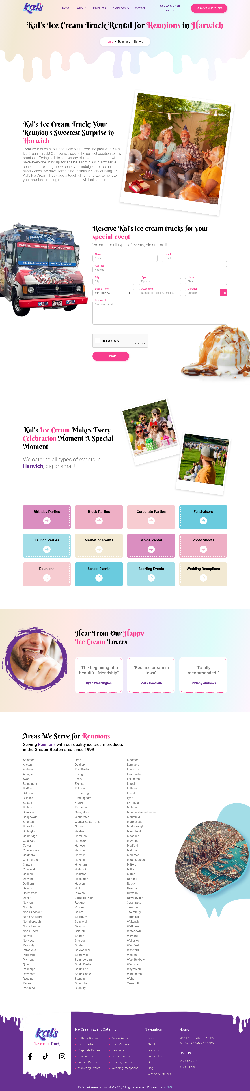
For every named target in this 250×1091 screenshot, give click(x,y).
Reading (28, 978)
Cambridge (30, 836)
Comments (101, 300)
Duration (193, 288)
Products (99, 8)
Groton (79, 826)
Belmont (28, 793)
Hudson (80, 883)
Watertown (134, 931)
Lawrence (133, 769)
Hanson (80, 850)
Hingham (81, 864)
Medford (132, 845)
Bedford (28, 788)
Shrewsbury (82, 950)
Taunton (132, 907)
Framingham (83, 798)
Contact (139, 8)
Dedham (28, 883)
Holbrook (81, 869)
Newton (28, 902)
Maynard (133, 840)
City (97, 277)
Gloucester (82, 817)
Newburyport (135, 898)
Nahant (132, 879)
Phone (191, 277)
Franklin (80, 802)
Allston (27, 764)
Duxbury (80, 764)
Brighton (28, 821)
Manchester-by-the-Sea (141, 812)
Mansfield (133, 817)
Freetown (81, 807)
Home (65, 8)
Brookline (29, 826)
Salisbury (81, 917)
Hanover (80, 845)
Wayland (132, 936)
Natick (131, 883)
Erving (79, 774)
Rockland (29, 988)
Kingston (133, 760)
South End (81, 969)
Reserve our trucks (209, 8)
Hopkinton (81, 879)
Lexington (133, 779)
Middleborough (137, 859)
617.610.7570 (170, 8)
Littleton (132, 788)
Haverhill (80, 859)
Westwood (134, 964)
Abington (29, 760)
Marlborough (135, 826)
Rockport (80, 902)
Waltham (133, 926)
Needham (133, 888)
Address (99, 265)
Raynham (29, 974)
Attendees (147, 288)
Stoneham (81, 978)
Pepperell (29, 955)
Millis (130, 869)
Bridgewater (30, 817)
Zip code (146, 277)
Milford (131, 864)
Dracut (79, 760)
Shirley (79, 945)
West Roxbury (136, 959)
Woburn (132, 978)
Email (168, 254)
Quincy (27, 964)
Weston (132, 955)
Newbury (132, 893)
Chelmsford (30, 859)
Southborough (84, 959)
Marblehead (134, 821)
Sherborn (81, 940)
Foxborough (82, 793)
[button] (119, 8)
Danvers (28, 879)
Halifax (79, 831)
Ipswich (80, 893)
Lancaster (133, 764)
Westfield (133, 945)
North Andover (32, 912)
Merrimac (133, 855)
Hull (77, 888)
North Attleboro (32, 917)
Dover (26, 898)
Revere (27, 983)
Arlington (29, 774)
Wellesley (133, 940)
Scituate (80, 931)
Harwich (80, 855)
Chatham (29, 855)
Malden (132, 807)
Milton (131, 874)
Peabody (28, 945)
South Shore (83, 974)
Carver (27, 845)
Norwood (29, 940)
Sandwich (81, 921)
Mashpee (133, 836)
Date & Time (102, 288)
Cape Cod (29, 840)
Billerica (28, 798)
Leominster (134, 774)
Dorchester (30, 893)
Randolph (29, 969)
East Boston (82, 769)
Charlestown (31, 850)
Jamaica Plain (84, 898)
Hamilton (81, 836)
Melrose (132, 850)
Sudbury (80, 988)
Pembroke (29, 950)
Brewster (28, 812)
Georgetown (82, 812)
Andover (28, 769)
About (81, 8)
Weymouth (134, 969)
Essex (78, 779)
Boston (27, 802)
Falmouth (81, 788)
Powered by (159, 1087)
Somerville (81, 955)
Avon (26, 779)
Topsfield (133, 917)
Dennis (27, 888)
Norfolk (27, 907)
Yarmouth (133, 983)
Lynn (130, 798)
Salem (79, 912)
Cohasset (29, 869)
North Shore (30, 931)
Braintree (28, 807)
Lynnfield (133, 802)
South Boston (83, 964)
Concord (28, 874)
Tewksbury (134, 912)
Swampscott (135, 902)
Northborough (32, 921)
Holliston (80, 874)
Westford (133, 950)
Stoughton (81, 983)
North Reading (32, 926)
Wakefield (133, 921)
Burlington (29, 831)
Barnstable (30, 783)
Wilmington (134, 974)
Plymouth (29, 959)
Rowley (79, 907)
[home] (40, 8)
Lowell (131, 793)
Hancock (80, 840)
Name (98, 254)
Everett (79, 783)
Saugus (80, 926)
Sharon (79, 936)
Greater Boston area (87, 821)
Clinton (27, 864)
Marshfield (134, 831)
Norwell (28, 936)
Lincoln (132, 783)
